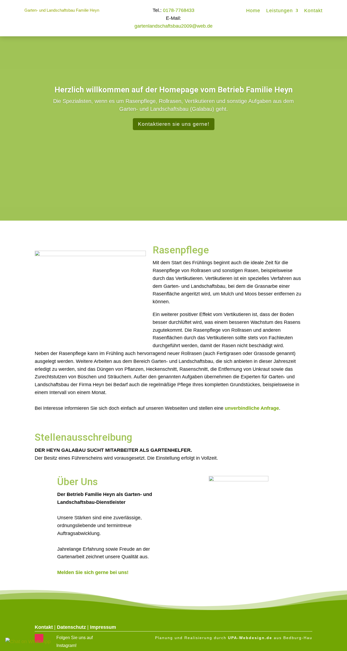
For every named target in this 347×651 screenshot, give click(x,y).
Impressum (103, 627)
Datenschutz (71, 627)
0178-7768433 (178, 10)
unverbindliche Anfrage (252, 408)
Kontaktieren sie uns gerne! (173, 124)
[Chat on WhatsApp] (28, 642)
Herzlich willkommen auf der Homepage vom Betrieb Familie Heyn (173, 90)
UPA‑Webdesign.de (250, 638)
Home (253, 11)
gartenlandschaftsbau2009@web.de (173, 26)
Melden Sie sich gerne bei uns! (92, 572)
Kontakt (313, 11)
